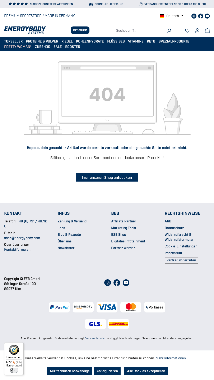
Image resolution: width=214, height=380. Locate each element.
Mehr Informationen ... (172, 358)
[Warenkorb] (207, 30)
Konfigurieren (107, 371)
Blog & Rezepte (69, 234)
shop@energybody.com (22, 238)
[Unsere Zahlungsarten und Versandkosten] (107, 307)
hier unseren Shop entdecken (107, 177)
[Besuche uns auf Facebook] (201, 15)
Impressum (173, 253)
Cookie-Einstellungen (181, 246)
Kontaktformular (17, 249)
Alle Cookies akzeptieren (146, 371)
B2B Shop (80, 30)
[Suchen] (169, 30)
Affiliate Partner (123, 221)
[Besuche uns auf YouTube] (207, 15)
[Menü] (21, 344)
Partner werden (123, 248)
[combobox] (139, 30)
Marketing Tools (123, 228)
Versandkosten (95, 338)
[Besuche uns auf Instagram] (194, 15)
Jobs (61, 228)
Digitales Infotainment (128, 241)
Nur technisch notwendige (70, 371)
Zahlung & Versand (72, 221)
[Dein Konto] (197, 29)
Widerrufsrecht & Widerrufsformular (179, 236)
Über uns (64, 241)
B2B (115, 212)
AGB (168, 221)
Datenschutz (174, 228)
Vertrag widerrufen (181, 260)
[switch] (14, 370)
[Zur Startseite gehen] (25, 30)
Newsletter (66, 248)
